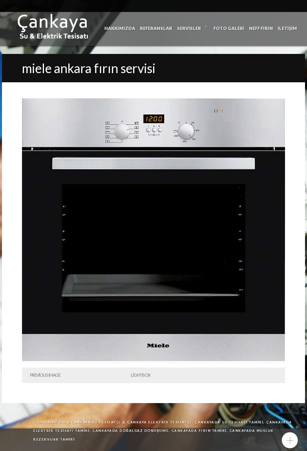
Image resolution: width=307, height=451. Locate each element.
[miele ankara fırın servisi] (153, 359)
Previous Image (45, 374)
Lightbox (140, 374)
